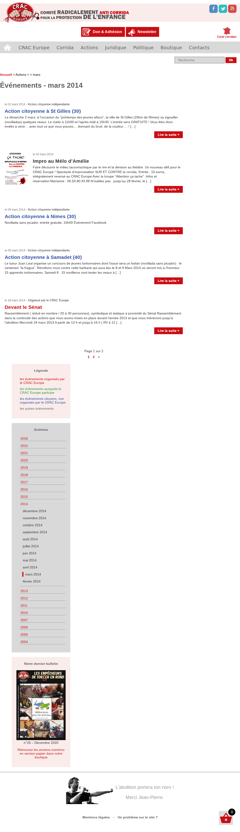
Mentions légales (96, 817)
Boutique (171, 47)
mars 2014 (33, 574)
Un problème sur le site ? (138, 817)
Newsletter (147, 32)
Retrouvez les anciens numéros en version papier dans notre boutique (41, 753)
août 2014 (30, 539)
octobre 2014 (32, 525)
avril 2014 (30, 567)
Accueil (7, 47)
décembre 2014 (34, 511)
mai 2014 (30, 560)
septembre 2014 (35, 532)
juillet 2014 (31, 546)
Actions (89, 47)
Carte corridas (226, 36)
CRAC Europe (34, 47)
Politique (143, 47)
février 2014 (32, 581)
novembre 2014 (34, 518)
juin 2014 (29, 553)
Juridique (115, 47)
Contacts (199, 47)
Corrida (65, 47)
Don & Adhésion (107, 32)
